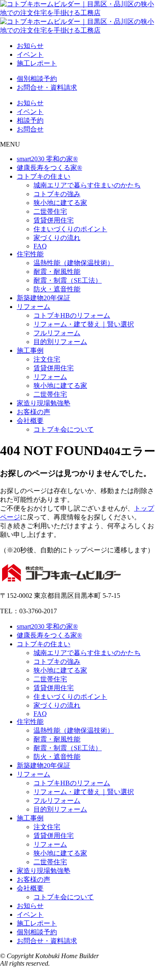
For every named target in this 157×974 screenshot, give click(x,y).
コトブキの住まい (43, 176)
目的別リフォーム (60, 341)
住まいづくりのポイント (70, 229)
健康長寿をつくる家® (49, 167)
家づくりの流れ (56, 237)
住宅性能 (30, 254)
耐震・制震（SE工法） (67, 280)
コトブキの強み (56, 193)
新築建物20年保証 (43, 297)
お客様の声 (33, 411)
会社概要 (30, 420)
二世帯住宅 (50, 211)
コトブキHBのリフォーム (71, 315)
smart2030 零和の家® (47, 158)
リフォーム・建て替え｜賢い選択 (83, 324)
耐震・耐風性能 (56, 271)
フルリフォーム (56, 332)
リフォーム (33, 306)
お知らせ (30, 45)
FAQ (40, 246)
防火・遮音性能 (56, 289)
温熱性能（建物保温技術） (73, 262)
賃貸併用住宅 (53, 220)
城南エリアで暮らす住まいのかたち (87, 185)
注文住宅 (46, 359)
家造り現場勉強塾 (43, 403)
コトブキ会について (63, 429)
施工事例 (30, 350)
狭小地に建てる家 (60, 202)
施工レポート (37, 63)
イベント (30, 54)
